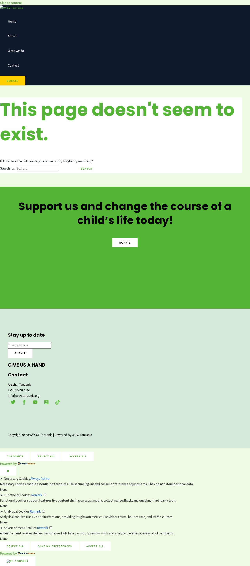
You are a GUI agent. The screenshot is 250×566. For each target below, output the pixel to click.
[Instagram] (46, 403)
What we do (16, 51)
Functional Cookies (17, 495)
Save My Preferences (55, 546)
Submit (20, 353)
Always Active (39, 478)
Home (12, 21)
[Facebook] (24, 403)
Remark (36, 495)
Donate (125, 242)
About (12, 36)
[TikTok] (57, 403)
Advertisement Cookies (20, 528)
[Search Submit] (66, 168)
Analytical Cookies (16, 511)
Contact (13, 65)
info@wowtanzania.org (24, 395)
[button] (12, 80)
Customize (15, 456)
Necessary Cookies (17, 478)
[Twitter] (13, 403)
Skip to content (11, 3)
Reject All (46, 456)
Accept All (78, 456)
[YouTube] (35, 403)
